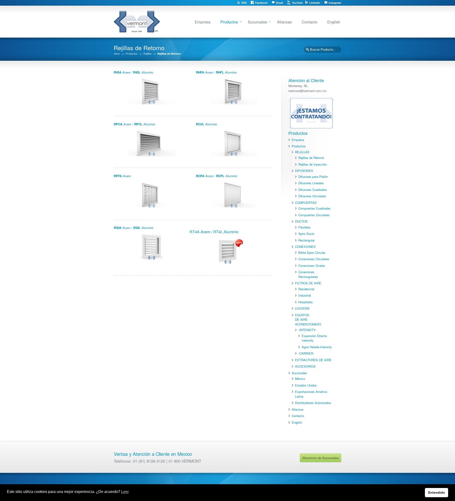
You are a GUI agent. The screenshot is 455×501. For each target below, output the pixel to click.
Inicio (117, 53)
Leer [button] (125, 492)
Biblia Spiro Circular (311, 252)
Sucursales (257, 22)
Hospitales (305, 302)
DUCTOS (301, 221)
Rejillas (147, 53)
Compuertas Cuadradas (314, 208)
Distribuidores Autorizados (313, 402)
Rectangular (306, 240)
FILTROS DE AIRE (308, 283)
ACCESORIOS (305, 366)
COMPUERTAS (306, 202)
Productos (229, 22)
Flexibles (304, 227)
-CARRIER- (306, 353)
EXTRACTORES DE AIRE (313, 360)
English (333, 22)
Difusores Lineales (311, 183)
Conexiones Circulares (313, 259)
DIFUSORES (304, 170)
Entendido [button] (436, 492)
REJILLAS (302, 152)
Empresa (202, 22)
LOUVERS (302, 308)
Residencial (306, 289)
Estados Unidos (306, 385)
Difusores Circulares (312, 196)
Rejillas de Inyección (312, 164)
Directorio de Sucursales (320, 458)
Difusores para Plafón (313, 176)
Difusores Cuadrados (312, 189)
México (300, 378)
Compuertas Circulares (314, 215)
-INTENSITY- (307, 330)
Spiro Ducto (306, 233)
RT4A (214, 231)
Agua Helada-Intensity (317, 347)
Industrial (304, 295)
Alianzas (284, 22)
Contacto (309, 22)
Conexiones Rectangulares (308, 274)
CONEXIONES (305, 246)
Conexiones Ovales (311, 265)
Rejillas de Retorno (311, 157)
